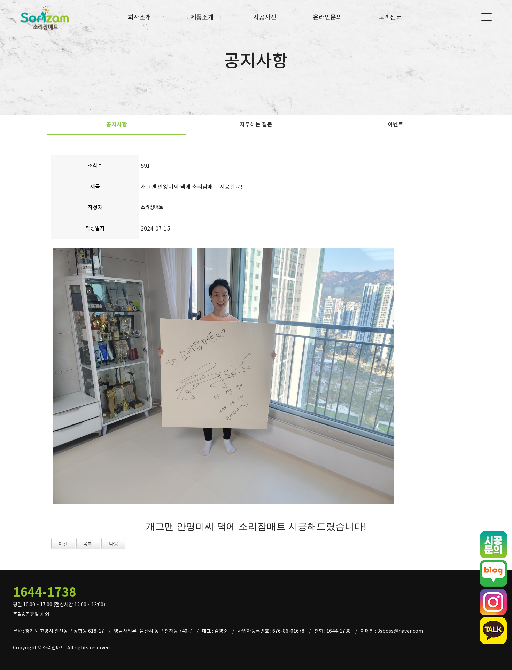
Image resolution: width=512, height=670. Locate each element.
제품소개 (202, 17)
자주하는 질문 (256, 124)
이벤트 (395, 124)
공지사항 (116, 124)
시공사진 (265, 17)
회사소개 (139, 17)
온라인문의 (327, 17)
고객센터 (390, 17)
